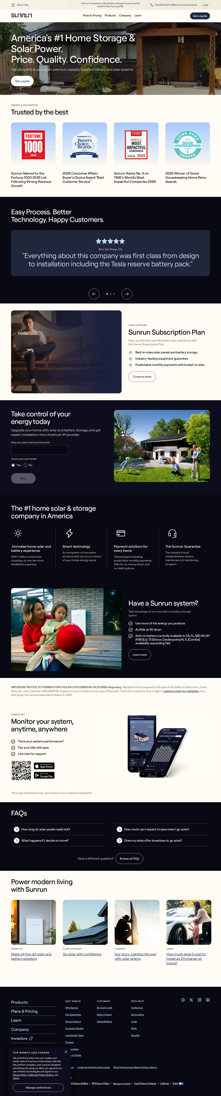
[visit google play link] (44, 777)
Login (206, 4)
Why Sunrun (71, 1007)
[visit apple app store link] (44, 768)
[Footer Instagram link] (200, 1001)
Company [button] (125, 15)
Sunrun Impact (73, 1021)
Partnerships (72, 1049)
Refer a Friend (104, 1014)
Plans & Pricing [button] (92, 15)
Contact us (137, 1007)
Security (135, 1035)
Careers (69, 1042)
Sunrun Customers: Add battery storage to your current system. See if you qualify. (110, 5)
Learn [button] (137, 15)
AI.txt (175, 1083)
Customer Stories (74, 1028)
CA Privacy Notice (78, 1083)
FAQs (134, 1028)
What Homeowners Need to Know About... (135, 1067)
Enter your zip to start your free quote (30, 442)
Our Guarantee (73, 1014)
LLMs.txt (164, 1083)
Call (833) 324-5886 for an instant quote (176, 4)
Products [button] (110, 15)
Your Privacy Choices (145, 1083)
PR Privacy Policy (100, 1083)
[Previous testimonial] (94, 294)
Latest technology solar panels (94, 1067)
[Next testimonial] (127, 294)
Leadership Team (74, 1035)
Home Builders (104, 1021)
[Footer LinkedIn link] (208, 1001)
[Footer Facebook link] (183, 1001)
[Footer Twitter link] (191, 1001)
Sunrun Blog (137, 1014)
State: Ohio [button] (22, 4)
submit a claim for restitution (181, 691)
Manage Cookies (121, 1083)
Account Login (104, 1007)
